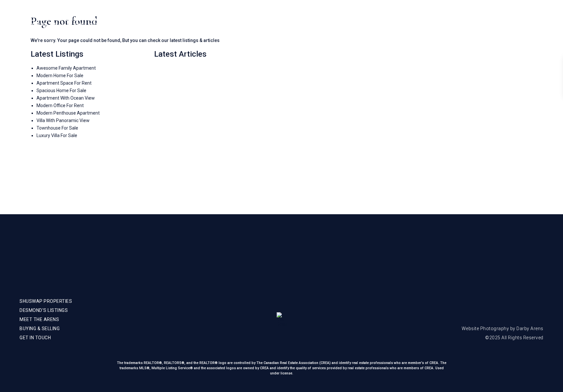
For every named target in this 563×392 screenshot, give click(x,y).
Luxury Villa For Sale (56, 135)
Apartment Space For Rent (64, 83)
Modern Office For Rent (60, 105)
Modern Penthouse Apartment (68, 113)
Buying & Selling (466, 19)
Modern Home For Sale (59, 75)
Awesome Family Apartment (66, 68)
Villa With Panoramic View (63, 120)
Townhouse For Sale (57, 128)
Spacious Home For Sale (61, 90)
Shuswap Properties (366, 19)
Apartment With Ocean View (65, 98)
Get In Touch (511, 19)
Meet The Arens (419, 19)
